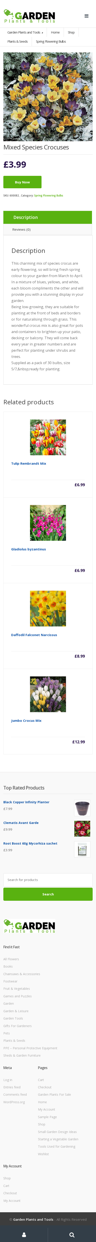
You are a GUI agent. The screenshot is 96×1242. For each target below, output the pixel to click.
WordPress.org (14, 1102)
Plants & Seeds (14, 1040)
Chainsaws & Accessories (21, 974)
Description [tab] (25, 217)
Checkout (45, 1087)
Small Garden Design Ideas (57, 1132)
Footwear (10, 981)
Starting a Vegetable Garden (58, 1139)
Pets (6, 1033)
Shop (71, 32)
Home (55, 32)
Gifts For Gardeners (17, 1026)
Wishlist (43, 1154)
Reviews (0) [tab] (21, 229)
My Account (46, 1109)
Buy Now (22, 182)
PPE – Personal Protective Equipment (30, 1048)
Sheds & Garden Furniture (22, 1055)
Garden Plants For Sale (54, 1094)
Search (48, 894)
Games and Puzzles (17, 996)
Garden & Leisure (16, 1011)
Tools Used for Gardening (56, 1146)
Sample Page (47, 1117)
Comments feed (15, 1094)
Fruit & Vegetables (16, 988)
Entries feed (12, 1087)
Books (8, 966)
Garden (8, 1003)
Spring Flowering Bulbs (48, 195)
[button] (87, 58)
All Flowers (11, 959)
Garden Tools (13, 1018)
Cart (41, 1080)
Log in (7, 1080)
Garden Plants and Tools (24, 32)
